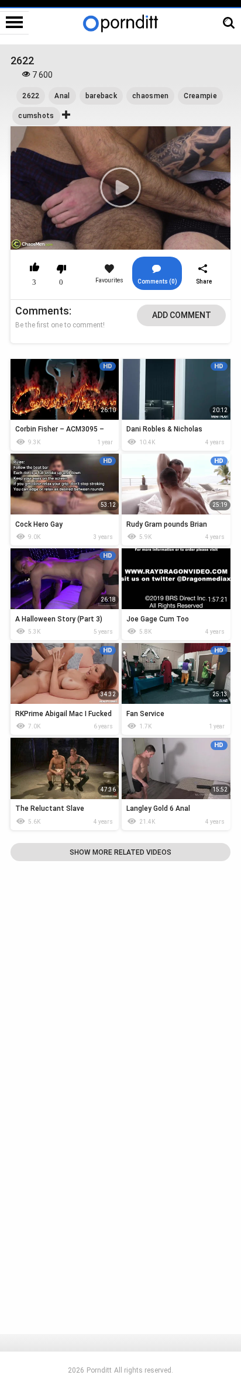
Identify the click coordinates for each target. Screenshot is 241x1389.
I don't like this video (61, 269)
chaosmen (150, 96)
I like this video (34, 269)
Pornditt (99, 1370)
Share (204, 281)
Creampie (200, 96)
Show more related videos (120, 852)
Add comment (181, 315)
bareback (101, 96)
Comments (42, 311)
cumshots (36, 116)
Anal (62, 96)
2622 (30, 96)
